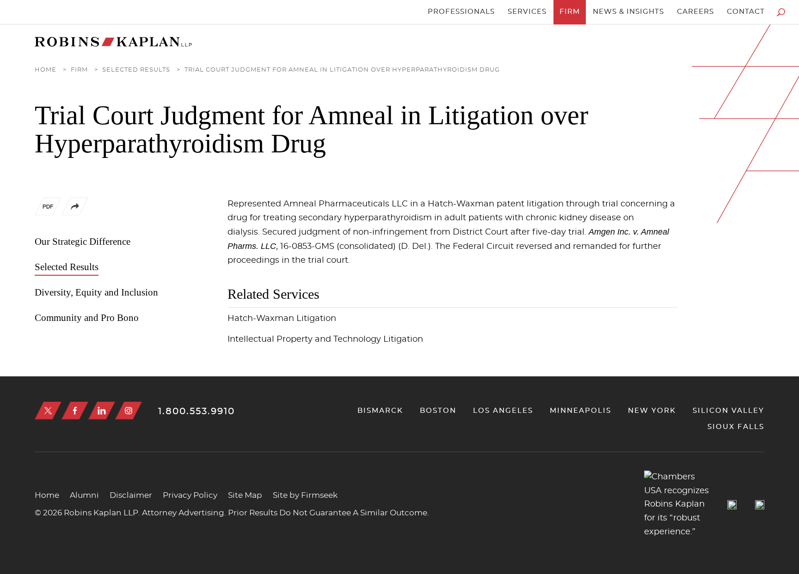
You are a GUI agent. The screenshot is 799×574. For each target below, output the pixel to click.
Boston (438, 410)
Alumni (84, 495)
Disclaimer (131, 495)
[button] (74, 213)
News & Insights (628, 11)
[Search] (780, 12)
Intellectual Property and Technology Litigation (325, 339)
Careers (695, 11)
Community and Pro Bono (87, 317)
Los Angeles (503, 410)
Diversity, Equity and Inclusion (96, 292)
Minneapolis (580, 410)
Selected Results (136, 70)
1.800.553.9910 (196, 411)
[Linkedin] (101, 411)
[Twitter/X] (48, 411)
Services (527, 11)
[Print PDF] (48, 209)
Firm (569, 11)
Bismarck (380, 410)
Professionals (461, 11)
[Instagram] (128, 411)
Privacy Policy (190, 495)
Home (45, 70)
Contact (746, 11)
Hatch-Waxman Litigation (281, 318)
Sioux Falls (735, 426)
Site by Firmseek (305, 495)
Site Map (245, 495)
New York (652, 410)
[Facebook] (74, 411)
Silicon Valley (728, 410)
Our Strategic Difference (82, 241)
